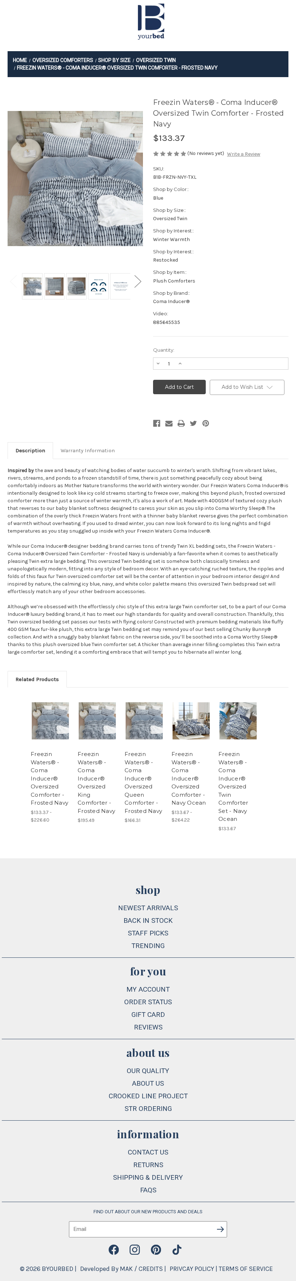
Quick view (50, 712)
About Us (148, 1083)
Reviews (148, 1027)
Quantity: (163, 350)
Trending (148, 946)
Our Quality (148, 1071)
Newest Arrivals (148, 908)
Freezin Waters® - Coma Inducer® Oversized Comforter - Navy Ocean (188, 778)
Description (30, 450)
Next (137, 281)
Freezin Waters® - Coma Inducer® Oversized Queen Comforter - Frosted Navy (143, 782)
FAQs (148, 1190)
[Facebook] (156, 423)
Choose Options (50, 729)
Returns (148, 1165)
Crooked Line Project (148, 1096)
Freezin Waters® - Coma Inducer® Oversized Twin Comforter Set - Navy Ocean (233, 786)
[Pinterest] (205, 423)
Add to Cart (97, 729)
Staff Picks (148, 933)
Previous (13, 281)
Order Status (148, 1002)
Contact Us (148, 1152)
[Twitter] (193, 423)
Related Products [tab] (37, 679)
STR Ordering (148, 1108)
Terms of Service (246, 1269)
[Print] (181, 423)
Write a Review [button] (243, 154)
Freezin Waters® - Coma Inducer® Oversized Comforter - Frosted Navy (49, 778)
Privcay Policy (192, 1269)
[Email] (169, 423)
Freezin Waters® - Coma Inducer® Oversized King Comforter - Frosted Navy (96, 782)
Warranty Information (88, 450)
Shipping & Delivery (148, 1177)
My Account (148, 989)
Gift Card (148, 1014)
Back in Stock (148, 920)
